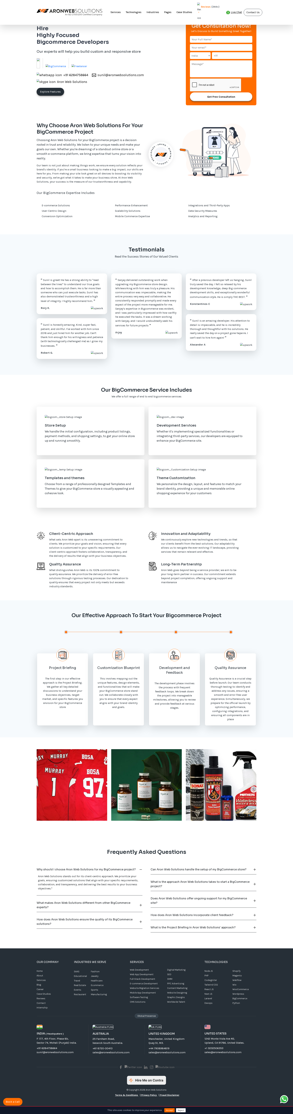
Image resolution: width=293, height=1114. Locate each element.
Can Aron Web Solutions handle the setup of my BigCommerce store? (198, 869)
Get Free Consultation (221, 96)
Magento (237, 975)
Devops (208, 1003)
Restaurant (80, 994)
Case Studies (184, 12)
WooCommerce (240, 989)
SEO (169, 974)
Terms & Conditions (127, 1095)
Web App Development (141, 974)
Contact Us (253, 12)
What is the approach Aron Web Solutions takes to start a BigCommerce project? (200, 884)
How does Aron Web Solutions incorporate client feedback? (192, 915)
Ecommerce (97, 985)
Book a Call (13, 1101)
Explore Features (50, 91)
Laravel (208, 998)
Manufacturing (99, 994)
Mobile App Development (143, 992)
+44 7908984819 (159, 1048)
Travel (77, 980)
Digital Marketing (176, 969)
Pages (167, 12)
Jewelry (94, 976)
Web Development (139, 969)
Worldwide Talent (176, 1001)
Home (40, 971)
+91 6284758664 (47, 1048)
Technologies (133, 12)
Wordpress (238, 993)
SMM (169, 979)
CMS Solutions (137, 1001)
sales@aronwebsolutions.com (111, 1052)
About (40, 975)
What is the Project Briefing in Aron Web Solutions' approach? (193, 927)
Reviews (206, 6)
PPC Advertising (175, 983)
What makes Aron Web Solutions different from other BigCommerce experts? (83, 905)
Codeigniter (210, 980)
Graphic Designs (176, 997)
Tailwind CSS (211, 984)
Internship (42, 1007)
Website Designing (177, 992)
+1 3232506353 (213, 1048)
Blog (39, 984)
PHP (206, 975)
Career (40, 989)
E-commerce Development (144, 983)
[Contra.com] (146, 1080)
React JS (209, 989)
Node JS (208, 971)
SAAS (76, 971)
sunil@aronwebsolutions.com (55, 1052)
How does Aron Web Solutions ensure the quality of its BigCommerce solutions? (85, 922)
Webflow (236, 980)
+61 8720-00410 (103, 1048)
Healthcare (96, 980)
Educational (80, 976)
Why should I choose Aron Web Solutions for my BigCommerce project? (86, 869)
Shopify (236, 971)
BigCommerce (239, 998)
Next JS (208, 993)
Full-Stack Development (142, 979)
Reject (181, 1110)
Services (116, 12)
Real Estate (80, 985)
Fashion (95, 971)
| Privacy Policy (148, 1095)
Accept (169, 1110)
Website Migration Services (144, 988)
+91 (216, 55)
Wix (234, 984)
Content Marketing (177, 988)
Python (236, 1003)
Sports (94, 989)
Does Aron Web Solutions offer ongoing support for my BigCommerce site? (199, 901)
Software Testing (139, 997)
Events (77, 989)
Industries (152, 12)
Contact (41, 1003)
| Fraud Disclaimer (169, 1095)
